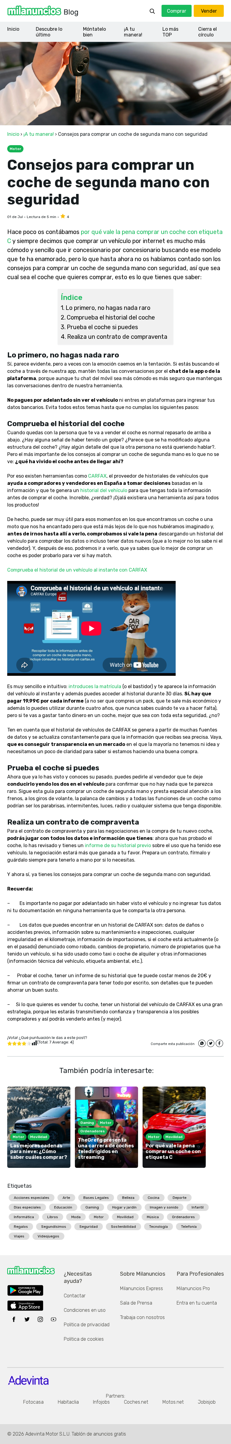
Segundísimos (53, 1226)
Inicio (13, 29)
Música (153, 1217)
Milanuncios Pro (193, 1288)
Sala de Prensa (136, 1303)
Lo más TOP (170, 32)
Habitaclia (68, 1402)
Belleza (128, 1198)
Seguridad (88, 1226)
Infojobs (101, 1402)
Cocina (153, 1198)
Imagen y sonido (164, 1207)
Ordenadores (183, 1217)
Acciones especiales (31, 1198)
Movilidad (125, 1217)
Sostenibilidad (123, 1226)
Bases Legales (96, 1198)
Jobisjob (207, 1402)
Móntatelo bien (94, 32)
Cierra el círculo (207, 32)
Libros (52, 1217)
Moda (76, 1217)
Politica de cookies (84, 1339)
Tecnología (158, 1226)
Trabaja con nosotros (142, 1317)
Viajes (19, 1236)
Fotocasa (33, 1402)
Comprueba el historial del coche (111, 317)
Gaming (92, 1207)
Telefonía (189, 1226)
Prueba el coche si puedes (102, 327)
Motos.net (173, 1402)
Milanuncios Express (141, 1288)
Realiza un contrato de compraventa (117, 336)
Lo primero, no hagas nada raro (108, 307)
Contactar (74, 1296)
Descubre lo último (49, 32)
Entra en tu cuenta (197, 1303)
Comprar (176, 11)
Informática (24, 1217)
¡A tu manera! (133, 32)
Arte (66, 1198)
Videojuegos (48, 1236)
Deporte (179, 1198)
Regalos (21, 1226)
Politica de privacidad (86, 1324)
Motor (99, 1217)
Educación (63, 1207)
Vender (209, 11)
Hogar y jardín (124, 1207)
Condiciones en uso (85, 1310)
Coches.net (136, 1402)
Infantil (198, 1207)
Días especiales (27, 1207)
